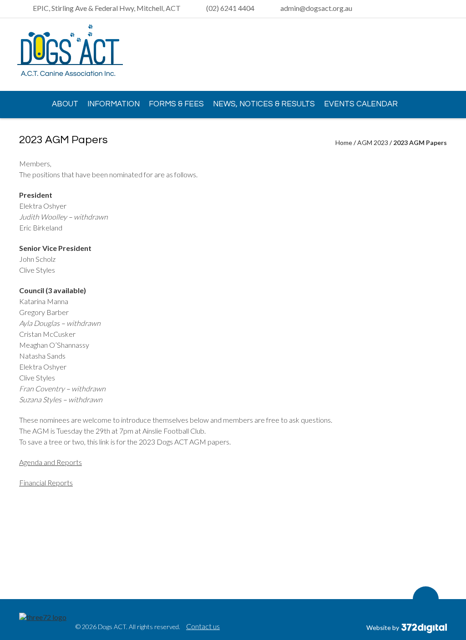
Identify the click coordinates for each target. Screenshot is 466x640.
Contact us (203, 626)
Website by (383, 627)
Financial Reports (46, 482)
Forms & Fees (176, 104)
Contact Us (48, 130)
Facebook (440, 55)
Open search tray (442, 9)
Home (28, 104)
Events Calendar (361, 104)
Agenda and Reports (50, 462)
